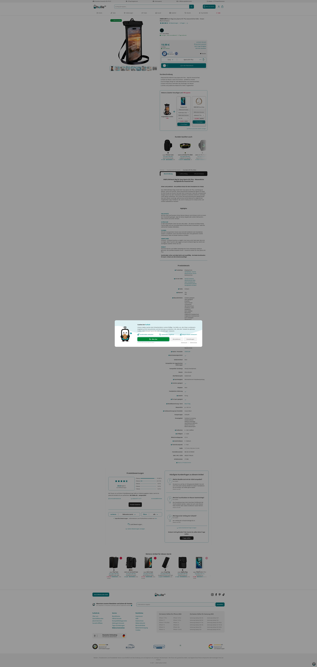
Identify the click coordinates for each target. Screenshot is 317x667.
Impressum (184, 342)
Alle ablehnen (176, 339)
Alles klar (154, 339)
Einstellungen (190, 339)
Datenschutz (193, 342)
